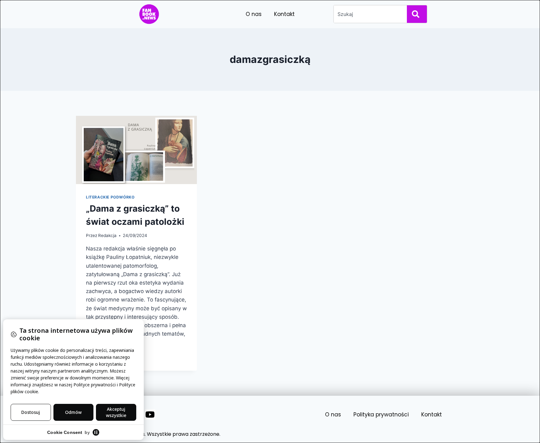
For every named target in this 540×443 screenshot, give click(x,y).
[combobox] (369, 14)
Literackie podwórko (110, 197)
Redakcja (107, 235)
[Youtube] (150, 414)
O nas (254, 14)
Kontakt (284, 14)
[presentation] (136, 150)
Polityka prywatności (381, 414)
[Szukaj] (417, 14)
